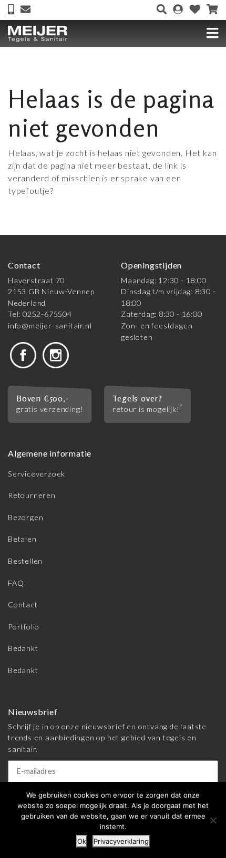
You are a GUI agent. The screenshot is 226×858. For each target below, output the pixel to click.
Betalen (22, 538)
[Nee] (213, 820)
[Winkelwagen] (212, 10)
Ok (81, 841)
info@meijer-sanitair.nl (49, 325)
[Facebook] (23, 353)
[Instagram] (56, 353)
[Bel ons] (12, 10)
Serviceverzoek (36, 473)
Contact (23, 604)
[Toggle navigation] (212, 33)
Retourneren (32, 495)
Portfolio (23, 626)
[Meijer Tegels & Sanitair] (37, 33)
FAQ (16, 582)
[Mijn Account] (178, 10)
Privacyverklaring (121, 841)
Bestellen (25, 560)
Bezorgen (25, 517)
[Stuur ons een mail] (25, 10)
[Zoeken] (162, 10)
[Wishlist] (195, 10)
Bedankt (23, 648)
